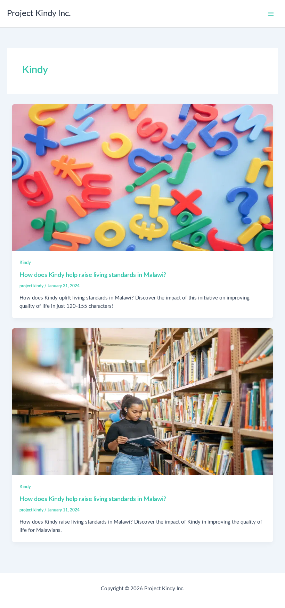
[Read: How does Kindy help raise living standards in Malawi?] (142, 177)
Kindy (25, 263)
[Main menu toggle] (270, 14)
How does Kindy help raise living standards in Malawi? (92, 275)
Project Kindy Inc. (39, 13)
